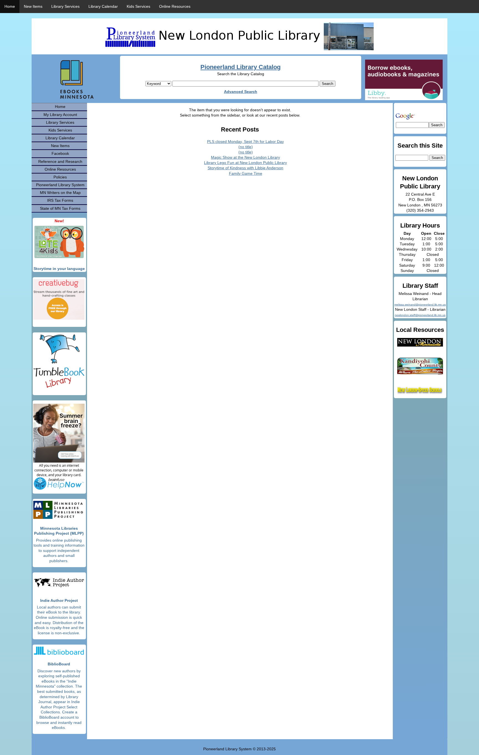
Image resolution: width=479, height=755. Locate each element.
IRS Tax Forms (60, 200)
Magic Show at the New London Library (245, 157)
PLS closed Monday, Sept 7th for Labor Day (245, 141)
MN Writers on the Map (60, 192)
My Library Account (60, 114)
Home (9, 6)
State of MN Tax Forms (60, 208)
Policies (60, 177)
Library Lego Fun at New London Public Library (245, 162)
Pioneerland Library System (60, 185)
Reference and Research (60, 161)
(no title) (245, 147)
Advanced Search (240, 91)
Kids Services (138, 6)
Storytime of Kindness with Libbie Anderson (245, 168)
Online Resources (174, 6)
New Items (33, 6)
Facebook (60, 153)
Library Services (65, 6)
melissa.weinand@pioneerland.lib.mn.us (420, 304)
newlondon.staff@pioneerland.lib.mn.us (420, 315)
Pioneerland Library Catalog (240, 67)
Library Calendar (103, 6)
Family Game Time (245, 173)
